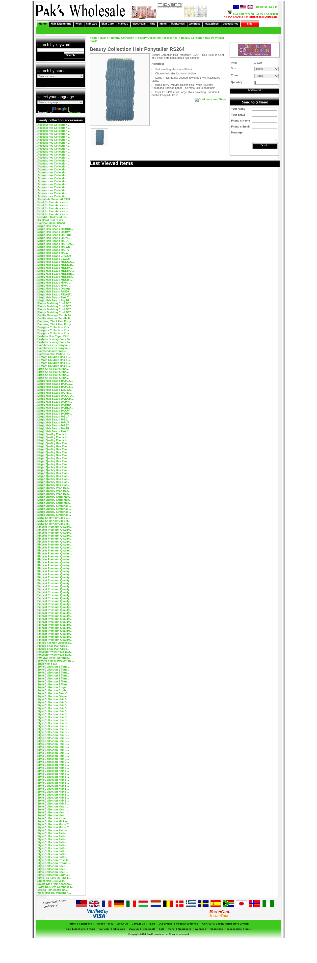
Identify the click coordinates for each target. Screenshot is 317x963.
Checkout (272, 13)
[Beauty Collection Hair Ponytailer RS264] (99, 144)
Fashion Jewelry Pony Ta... (54, 339)
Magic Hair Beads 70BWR (53, 246)
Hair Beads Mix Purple (51, 351)
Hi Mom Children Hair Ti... (54, 356)
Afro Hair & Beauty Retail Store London (225, 923)
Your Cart (238, 13)
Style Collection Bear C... (53, 693)
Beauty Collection (122, 37)
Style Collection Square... (53, 874)
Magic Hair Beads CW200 (53, 258)
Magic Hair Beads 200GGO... (55, 395)
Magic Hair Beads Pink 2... (54, 431)
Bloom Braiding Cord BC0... (55, 303)
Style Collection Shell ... (52, 866)
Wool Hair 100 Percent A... (54, 892)
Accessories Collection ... (53, 124)
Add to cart (254, 90)
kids (152, 23)
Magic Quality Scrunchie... (54, 496)
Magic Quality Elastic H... (53, 434)
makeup (123, 23)
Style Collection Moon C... (54, 824)
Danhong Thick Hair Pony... (55, 321)
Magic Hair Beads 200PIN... (54, 401)
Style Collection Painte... (53, 830)
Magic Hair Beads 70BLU (53, 240)
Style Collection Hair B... (53, 699)
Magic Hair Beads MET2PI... (55, 267)
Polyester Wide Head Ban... (54, 651)
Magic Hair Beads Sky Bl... (54, 300)
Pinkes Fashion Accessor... (54, 642)
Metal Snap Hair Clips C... (53, 517)
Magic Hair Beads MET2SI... (55, 279)
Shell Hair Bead (47, 663)
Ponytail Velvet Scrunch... (53, 657)
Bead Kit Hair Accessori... (53, 202)
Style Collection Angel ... (53, 687)
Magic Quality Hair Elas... (53, 443)
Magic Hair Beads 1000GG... (55, 383)
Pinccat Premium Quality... (54, 526)
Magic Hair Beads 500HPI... (54, 413)
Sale (249, 23)
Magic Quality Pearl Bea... (53, 487)
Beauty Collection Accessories (157, 37)
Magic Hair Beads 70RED (53, 425)
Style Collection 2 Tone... (53, 666)
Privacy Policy (104, 923)
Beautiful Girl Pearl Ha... (52, 217)
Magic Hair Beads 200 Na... (54, 392)
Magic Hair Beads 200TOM (54, 234)
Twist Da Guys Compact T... (55, 886)
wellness (194, 23)
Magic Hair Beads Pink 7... (54, 297)
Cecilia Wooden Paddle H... (54, 318)
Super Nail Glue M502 (51, 880)
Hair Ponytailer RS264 (51, 223)
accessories (230, 23)
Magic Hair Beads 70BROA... (55, 243)
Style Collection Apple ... (53, 690)
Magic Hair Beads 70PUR (53, 422)
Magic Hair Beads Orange (53, 288)
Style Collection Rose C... (53, 860)
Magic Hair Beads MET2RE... (55, 273)
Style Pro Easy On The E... (54, 877)
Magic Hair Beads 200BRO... (55, 228)
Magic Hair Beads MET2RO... (55, 276)
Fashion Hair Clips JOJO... (54, 336)
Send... (265, 145)
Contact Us (138, 923)
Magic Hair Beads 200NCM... (55, 398)
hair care (91, 23)
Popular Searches (187, 923)
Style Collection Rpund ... (54, 863)
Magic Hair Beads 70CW (52, 252)
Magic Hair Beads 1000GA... (55, 380)
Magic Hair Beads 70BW (52, 419)
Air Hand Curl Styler (50, 220)
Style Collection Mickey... (53, 821)
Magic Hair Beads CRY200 (54, 255)
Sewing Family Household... (55, 660)
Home (43, 23)
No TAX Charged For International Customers (251, 16)
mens (163, 23)
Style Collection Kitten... (53, 818)
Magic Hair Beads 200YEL (53, 237)
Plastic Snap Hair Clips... (53, 645)
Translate (74, 112)
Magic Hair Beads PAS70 (53, 291)
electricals (139, 23)
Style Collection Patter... (52, 833)
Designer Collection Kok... (54, 327)
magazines (212, 23)
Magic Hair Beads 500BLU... (55, 407)
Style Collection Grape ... (53, 696)
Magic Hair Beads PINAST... (55, 294)
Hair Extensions (61, 23)
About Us (122, 923)
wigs (79, 23)
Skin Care (107, 23)
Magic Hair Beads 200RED (54, 404)
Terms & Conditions (80, 923)
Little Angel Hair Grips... (53, 368)
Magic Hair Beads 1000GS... (55, 386)
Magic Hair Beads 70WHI (53, 428)
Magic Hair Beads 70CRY (53, 249)
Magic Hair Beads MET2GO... (56, 261)
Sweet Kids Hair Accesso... (54, 883)
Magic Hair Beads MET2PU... (55, 270)
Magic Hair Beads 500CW (53, 410)
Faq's (152, 923)
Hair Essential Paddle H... (53, 354)
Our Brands (166, 923)
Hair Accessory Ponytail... (54, 345)
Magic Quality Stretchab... (54, 505)
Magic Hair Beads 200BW (53, 231)
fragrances (178, 23)
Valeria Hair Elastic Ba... (52, 889)
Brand (104, 37)
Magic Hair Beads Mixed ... (54, 282)
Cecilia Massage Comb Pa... (55, 315)
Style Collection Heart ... (53, 806)
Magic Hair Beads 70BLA (53, 416)
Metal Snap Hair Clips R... (53, 520)
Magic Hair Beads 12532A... (54, 389)
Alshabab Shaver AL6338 (53, 199)
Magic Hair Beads (48, 226)
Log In (273, 6)
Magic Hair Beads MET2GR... (55, 264)
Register (261, 6)
